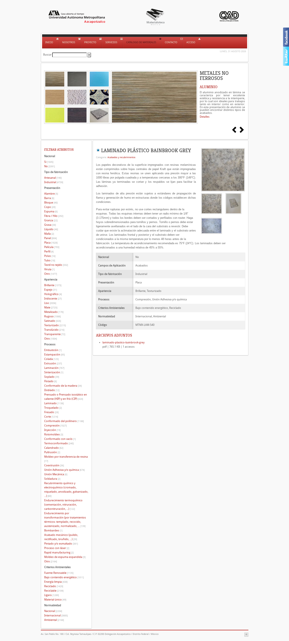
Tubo (49, 260)
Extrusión (53, 363)
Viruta (49, 269)
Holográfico (53, 294)
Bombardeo (53, 530)
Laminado (54, 403)
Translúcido (54, 329)
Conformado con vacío (60, 438)
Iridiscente (53, 298)
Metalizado (53, 312)
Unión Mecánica (55, 474)
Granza (51, 220)
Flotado (50, 381)
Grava (50, 224)
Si (48, 161)
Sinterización (53, 372)
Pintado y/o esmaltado (61, 543)
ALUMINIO (208, 87)
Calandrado (53, 447)
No (49, 166)
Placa (51, 242)
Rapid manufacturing (59, 552)
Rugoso (52, 316)
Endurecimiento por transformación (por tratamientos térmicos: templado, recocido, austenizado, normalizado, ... (65, 520)
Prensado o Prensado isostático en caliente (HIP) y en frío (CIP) (65, 396)
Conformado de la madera (63, 385)
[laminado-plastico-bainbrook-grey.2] (211, 225)
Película (51, 247)
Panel (50, 238)
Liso (50, 303)
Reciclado (53, 586)
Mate (50, 307)
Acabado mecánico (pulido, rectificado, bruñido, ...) (61, 537)
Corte (51, 416)
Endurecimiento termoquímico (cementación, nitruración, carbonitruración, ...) (63, 504)
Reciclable (53, 590)
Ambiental (54, 619)
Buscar (47, 54)
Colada (51, 359)
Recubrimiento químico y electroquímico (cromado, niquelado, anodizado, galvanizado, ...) (66, 489)
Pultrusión (52, 452)
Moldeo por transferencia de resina (66, 459)
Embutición (53, 350)
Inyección (52, 430)
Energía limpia (55, 581)
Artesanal (53, 177)
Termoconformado (59, 443)
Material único (55, 599)
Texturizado (55, 325)
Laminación (54, 367)
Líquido (51, 229)
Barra (49, 198)
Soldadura (52, 478)
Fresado (51, 412)
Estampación (54, 354)
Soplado (51, 376)
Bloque (51, 202)
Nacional (53, 611)
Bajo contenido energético (64, 577)
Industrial (53, 182)
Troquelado (53, 407)
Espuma (51, 211)
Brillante (52, 285)
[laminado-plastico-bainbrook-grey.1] (233, 203)
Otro (50, 273)
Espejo (50, 289)
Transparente (54, 334)
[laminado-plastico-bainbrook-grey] (223, 169)
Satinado (52, 320)
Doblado (51, 390)
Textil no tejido (56, 264)
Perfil (49, 251)
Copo (49, 207)
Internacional (56, 615)
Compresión (55, 425)
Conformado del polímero (64, 421)
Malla (49, 233)
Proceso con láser (56, 548)
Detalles (204, 116)
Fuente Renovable (58, 572)
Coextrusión (54, 465)
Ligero (51, 595)
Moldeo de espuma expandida (64, 557)
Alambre (51, 193)
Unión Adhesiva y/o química (64, 469)
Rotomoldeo (53, 434)
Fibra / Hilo (53, 215)
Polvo (49, 256)
